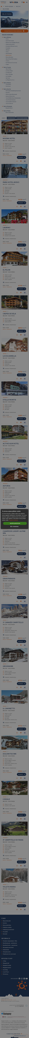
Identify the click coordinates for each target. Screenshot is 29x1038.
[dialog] (14, 519)
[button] (15, 526)
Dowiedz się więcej (13, 520)
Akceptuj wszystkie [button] (15, 523)
